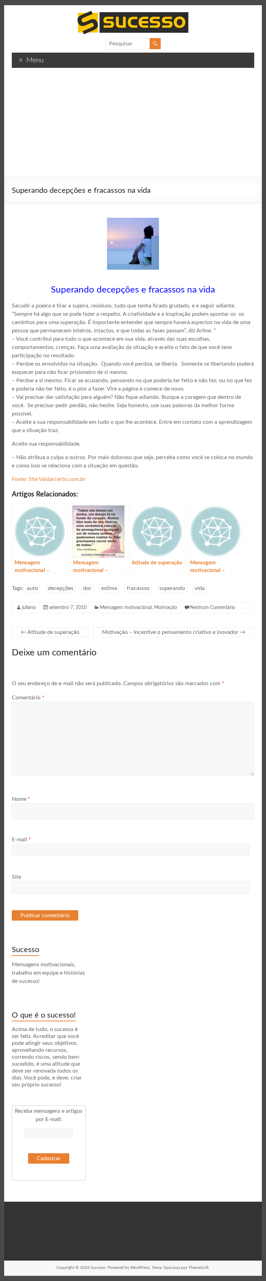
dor (87, 588)
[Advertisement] (133, 125)
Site (16, 877)
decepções (60, 588)
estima (109, 588)
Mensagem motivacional (126, 607)
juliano (29, 607)
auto (32, 588)
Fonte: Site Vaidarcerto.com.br (49, 479)
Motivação (165, 607)
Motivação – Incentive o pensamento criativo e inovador (173, 632)
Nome (21, 799)
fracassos (138, 588)
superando (172, 588)
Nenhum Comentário (212, 607)
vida (200, 588)
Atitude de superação (50, 632)
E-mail (21, 839)
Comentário (28, 697)
